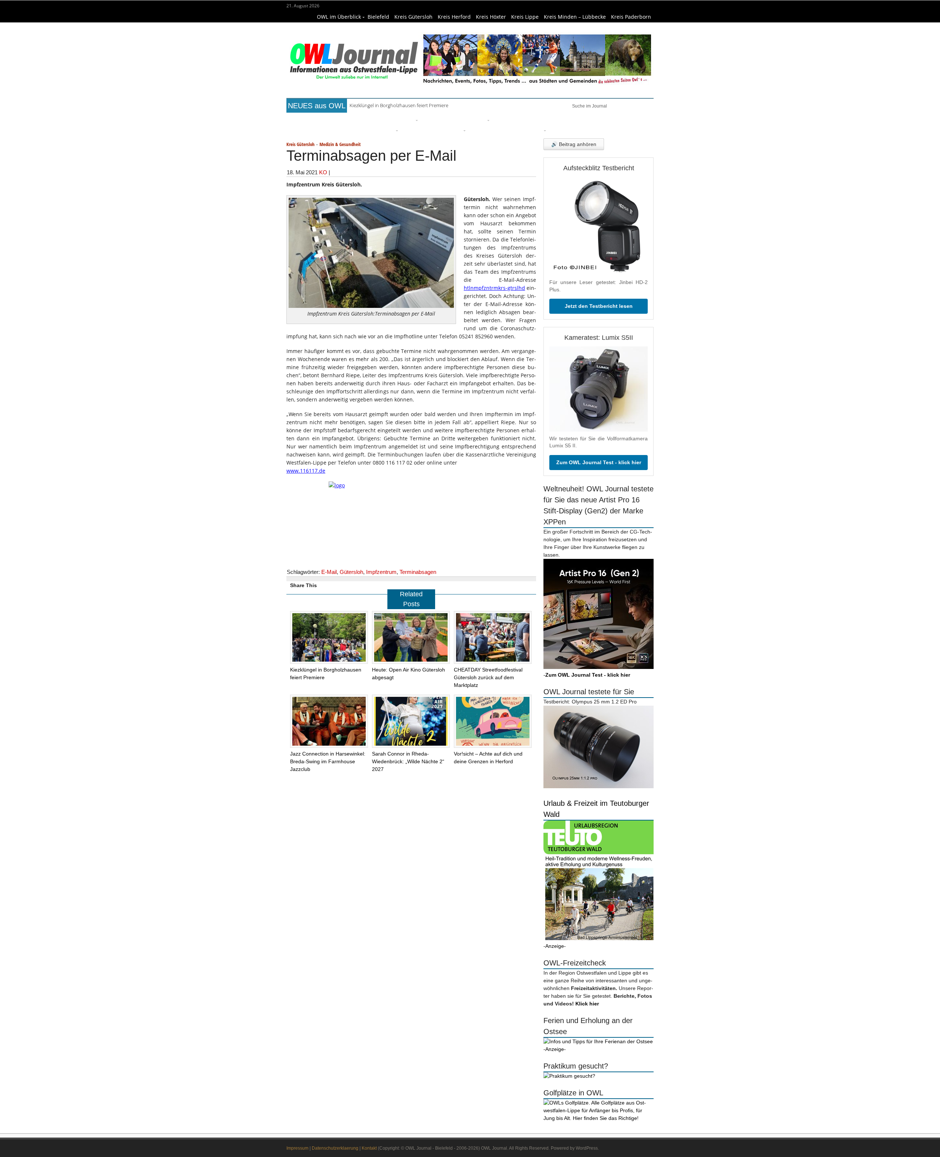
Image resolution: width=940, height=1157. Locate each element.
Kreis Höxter (491, 16)
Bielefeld (378, 16)
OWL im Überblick (339, 16)
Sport (530, 119)
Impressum (297, 1148)
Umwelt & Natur (566, 119)
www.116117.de (305, 470)
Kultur (477, 119)
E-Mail (329, 572)
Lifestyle (505, 119)
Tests (308, 129)
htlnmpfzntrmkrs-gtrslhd (494, 287)
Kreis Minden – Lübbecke (575, 16)
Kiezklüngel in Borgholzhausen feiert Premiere (399, 105)
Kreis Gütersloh (413, 16)
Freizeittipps (398, 119)
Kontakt (369, 1148)
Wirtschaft (608, 119)
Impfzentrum (381, 572)
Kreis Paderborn (631, 16)
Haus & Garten (442, 119)
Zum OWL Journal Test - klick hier (598, 462)
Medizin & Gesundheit (432, 129)
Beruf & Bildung (354, 119)
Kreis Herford (454, 16)
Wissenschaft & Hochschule (358, 129)
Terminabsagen (418, 572)
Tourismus (529, 129)
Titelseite (314, 119)
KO (323, 172)
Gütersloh (351, 572)
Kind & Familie (489, 129)
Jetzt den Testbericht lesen (599, 306)
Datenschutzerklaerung (335, 1148)
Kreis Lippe (525, 16)
